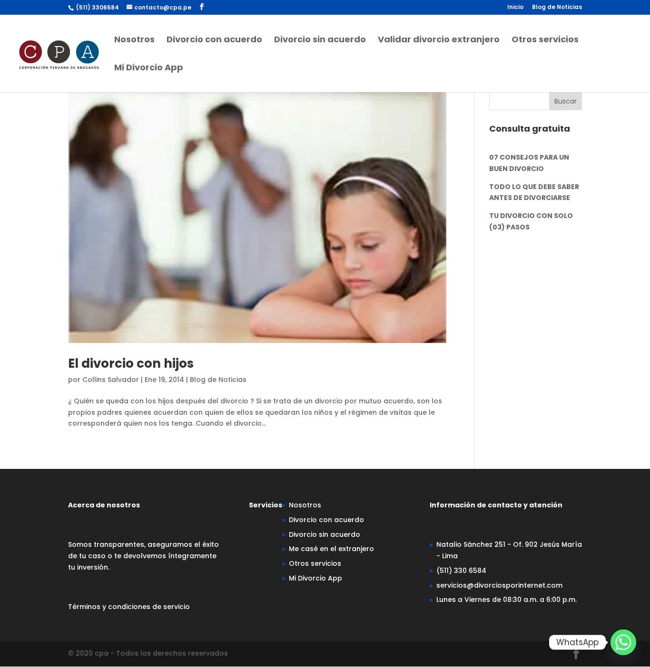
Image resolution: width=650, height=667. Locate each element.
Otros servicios (545, 40)
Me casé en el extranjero (331, 548)
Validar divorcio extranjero (439, 40)
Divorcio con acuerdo (214, 40)
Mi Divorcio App (148, 68)
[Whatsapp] (623, 642)
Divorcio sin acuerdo (320, 40)
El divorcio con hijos (131, 363)
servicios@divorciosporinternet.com (499, 585)
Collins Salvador (110, 379)
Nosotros (134, 40)
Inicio (515, 7)
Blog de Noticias (557, 7)
